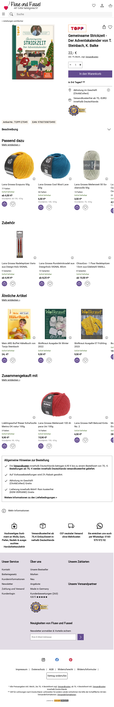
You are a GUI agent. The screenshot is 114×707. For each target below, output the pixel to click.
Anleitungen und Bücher (13, 21)
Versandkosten (92, 57)
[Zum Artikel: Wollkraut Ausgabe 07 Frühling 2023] (91, 324)
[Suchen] (12, 14)
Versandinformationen (66, 694)
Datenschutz (38, 669)
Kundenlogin (8, 593)
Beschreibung (10, 129)
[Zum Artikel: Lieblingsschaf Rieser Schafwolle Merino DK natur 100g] (19, 404)
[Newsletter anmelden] (80, 637)
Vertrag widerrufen (57, 675)
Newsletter (7, 584)
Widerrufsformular (86, 669)
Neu (32, 579)
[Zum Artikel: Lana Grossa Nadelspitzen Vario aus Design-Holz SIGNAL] (20, 244)
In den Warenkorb (90, 73)
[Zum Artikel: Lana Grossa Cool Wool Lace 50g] (55, 165)
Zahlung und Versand (13, 588)
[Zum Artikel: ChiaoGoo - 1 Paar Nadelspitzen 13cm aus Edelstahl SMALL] (94, 244)
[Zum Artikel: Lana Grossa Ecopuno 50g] (19, 165)
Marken (34, 574)
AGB (51, 669)
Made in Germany (39, 588)
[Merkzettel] (94, 5)
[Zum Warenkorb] (110, 5)
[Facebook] (57, 660)
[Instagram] (43, 660)
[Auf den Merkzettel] (110, 27)
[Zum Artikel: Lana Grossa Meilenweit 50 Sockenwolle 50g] (91, 165)
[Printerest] (71, 660)
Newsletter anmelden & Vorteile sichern (50, 630)
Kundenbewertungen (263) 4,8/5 (44, 595)
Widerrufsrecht (65, 669)
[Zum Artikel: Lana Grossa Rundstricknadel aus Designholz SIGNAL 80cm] (57, 244)
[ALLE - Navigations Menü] (3, 14)
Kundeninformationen (13, 579)
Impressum (21, 669)
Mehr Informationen (18, 510)
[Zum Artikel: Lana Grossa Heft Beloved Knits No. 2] (91, 404)
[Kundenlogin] (102, 5)
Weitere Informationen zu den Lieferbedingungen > (30, 497)
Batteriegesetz (9, 574)
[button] (104, 27)
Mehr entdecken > (11, 144)
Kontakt (6, 569)
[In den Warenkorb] (4, 204)
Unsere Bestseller (39, 569)
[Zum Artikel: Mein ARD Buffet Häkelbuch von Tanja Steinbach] (19, 324)
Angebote (35, 584)
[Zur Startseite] (24, 5)
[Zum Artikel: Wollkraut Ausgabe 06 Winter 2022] (55, 324)
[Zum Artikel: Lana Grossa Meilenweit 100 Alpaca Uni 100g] (55, 404)
